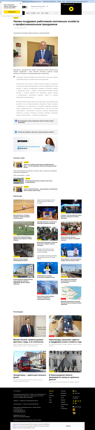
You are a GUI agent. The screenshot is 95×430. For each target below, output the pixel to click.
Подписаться (12, 11)
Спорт (62, 397)
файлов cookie (16, 426)
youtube (75, 401)
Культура (63, 399)
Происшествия (64, 404)
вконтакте (73, 401)
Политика (63, 391)
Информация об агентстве (19, 415)
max (75, 403)
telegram (78, 401)
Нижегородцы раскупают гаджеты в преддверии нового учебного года (65, 339)
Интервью (51, 395)
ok (80, 401)
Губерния (63, 402)
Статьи (50, 393)
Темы (50, 399)
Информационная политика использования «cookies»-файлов (27, 420)
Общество (16, 17)
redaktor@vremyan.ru (21, 411)
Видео (50, 402)
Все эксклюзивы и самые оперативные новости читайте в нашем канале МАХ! (36, 121)
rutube (73, 403)
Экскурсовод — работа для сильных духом (29, 374)
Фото (50, 397)
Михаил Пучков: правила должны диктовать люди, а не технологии (28, 339)
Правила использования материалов (21, 416)
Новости (51, 391)
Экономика (63, 393)
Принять (68, 426)
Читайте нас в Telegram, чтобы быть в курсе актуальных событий (36, 132)
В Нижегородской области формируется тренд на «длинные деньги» (64, 375)
